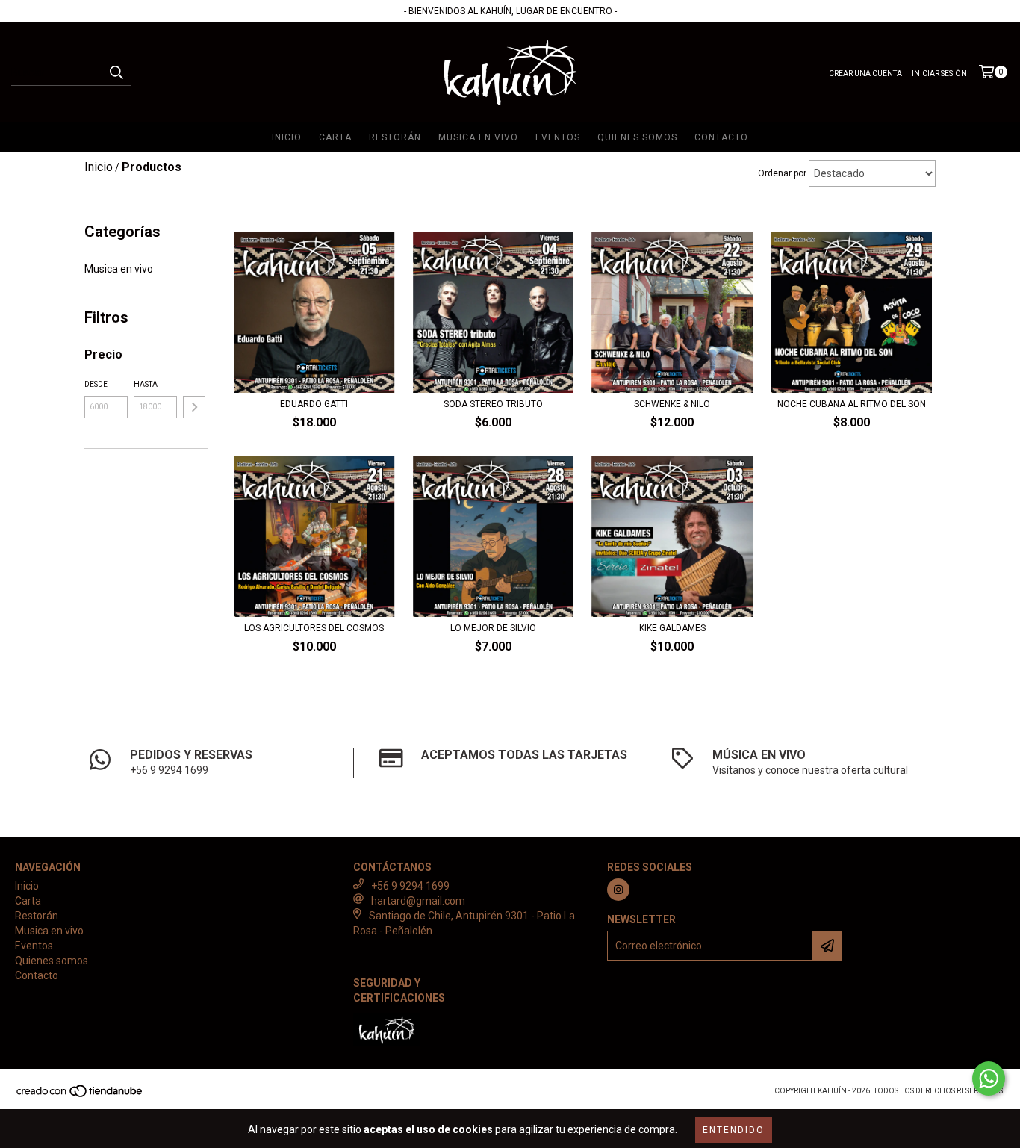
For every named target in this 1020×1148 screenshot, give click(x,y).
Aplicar (194, 407)
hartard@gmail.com (418, 901)
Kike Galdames (672, 628)
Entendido (734, 1130)
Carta (335, 137)
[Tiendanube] (80, 1095)
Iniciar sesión (939, 73)
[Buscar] (116, 72)
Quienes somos (637, 137)
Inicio (287, 137)
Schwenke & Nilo (672, 404)
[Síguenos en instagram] (618, 889)
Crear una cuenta (865, 73)
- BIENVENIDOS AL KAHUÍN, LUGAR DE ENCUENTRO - (510, 11)
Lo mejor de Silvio (493, 628)
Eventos (557, 137)
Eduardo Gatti (314, 404)
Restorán (395, 137)
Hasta (146, 384)
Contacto (721, 137)
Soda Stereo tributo (493, 404)
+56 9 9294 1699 (410, 886)
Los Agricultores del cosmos (314, 628)
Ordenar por (782, 173)
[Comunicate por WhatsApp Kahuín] (988, 1078)
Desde (96, 384)
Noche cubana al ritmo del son (851, 404)
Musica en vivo (478, 137)
